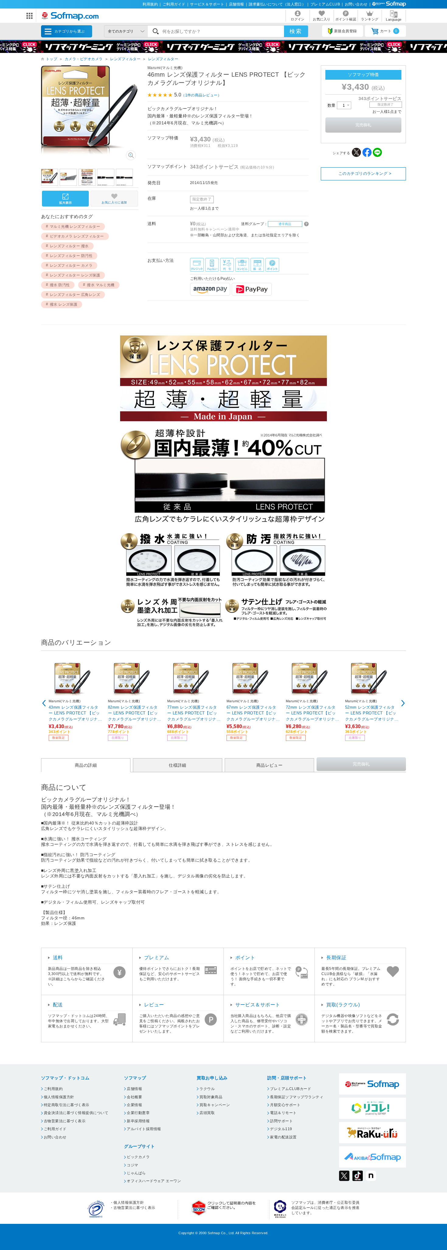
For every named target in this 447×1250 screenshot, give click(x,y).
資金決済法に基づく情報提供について (76, 1113)
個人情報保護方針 (59, 1097)
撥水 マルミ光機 (101, 285)
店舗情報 (236, 4)
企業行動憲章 (138, 1113)
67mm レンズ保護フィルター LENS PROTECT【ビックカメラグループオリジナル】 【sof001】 (251, 713)
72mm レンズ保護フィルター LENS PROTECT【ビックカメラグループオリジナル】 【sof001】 (311, 713)
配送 (58, 1004)
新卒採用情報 (138, 1121)
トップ (51, 59)
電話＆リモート (283, 1113)
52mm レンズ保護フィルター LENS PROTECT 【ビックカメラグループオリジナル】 (371, 713)
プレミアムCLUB (325, 4)
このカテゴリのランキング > (365, 173)
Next (403, 703)
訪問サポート (281, 1121)
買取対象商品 (210, 1097)
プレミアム (156, 957)
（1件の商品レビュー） (201, 95)
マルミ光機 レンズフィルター (75, 226)
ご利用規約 (53, 1089)
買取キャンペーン (214, 1105)
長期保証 (336, 957)
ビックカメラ (138, 1157)
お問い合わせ (356, 4)
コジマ (132, 1165)
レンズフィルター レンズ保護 (75, 275)
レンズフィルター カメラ (71, 265)
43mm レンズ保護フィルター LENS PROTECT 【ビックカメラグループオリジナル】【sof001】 (74, 713)
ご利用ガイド (174, 4)
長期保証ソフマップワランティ (296, 1097)
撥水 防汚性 (60, 285)
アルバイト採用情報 (144, 1129)
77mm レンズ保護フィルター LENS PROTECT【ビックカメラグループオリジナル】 (192, 713)
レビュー (154, 1004)
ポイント (245, 957)
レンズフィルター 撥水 (69, 246)
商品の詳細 (86, 764)
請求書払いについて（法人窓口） (277, 4)
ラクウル (207, 1089)
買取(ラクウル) (343, 1004)
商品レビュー (269, 764)
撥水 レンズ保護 (64, 304)
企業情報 (134, 1105)
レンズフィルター (125, 59)
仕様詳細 (177, 764)
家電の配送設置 (283, 1137)
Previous (44, 703)
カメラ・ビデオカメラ (84, 59)
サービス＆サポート (207, 4)
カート (388, 31)
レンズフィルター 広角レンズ (75, 295)
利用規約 (150, 4)
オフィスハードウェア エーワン (154, 1181)
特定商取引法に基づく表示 (66, 1105)
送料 (58, 957)
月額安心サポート (285, 1105)
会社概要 (134, 1097)
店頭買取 (207, 1113)
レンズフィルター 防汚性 (71, 256)
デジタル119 (281, 1129)
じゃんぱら (136, 1173)
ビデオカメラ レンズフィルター (77, 236)
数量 (332, 105)
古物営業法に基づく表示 (64, 1121)
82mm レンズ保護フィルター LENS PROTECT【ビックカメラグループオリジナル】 (133, 713)
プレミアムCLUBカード (290, 1089)
